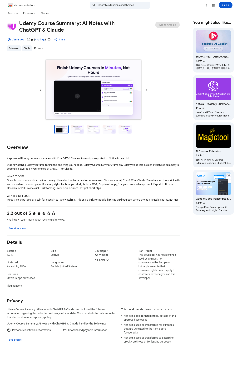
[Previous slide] (40, 90)
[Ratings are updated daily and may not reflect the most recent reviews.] (49, 39)
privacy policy (43, 317)
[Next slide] (146, 90)
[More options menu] (206, 5)
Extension (14, 48)
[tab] (13, 13)
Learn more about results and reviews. (42, 219)
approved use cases (135, 319)
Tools (27, 48)
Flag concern (14, 285)
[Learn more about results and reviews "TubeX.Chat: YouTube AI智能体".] (204, 61)
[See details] (15, 340)
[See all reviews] (17, 228)
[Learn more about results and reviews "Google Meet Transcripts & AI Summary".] (204, 203)
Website (104, 254)
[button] (213, 5)
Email (102, 260)
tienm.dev (18, 39)
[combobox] (124, 5)
